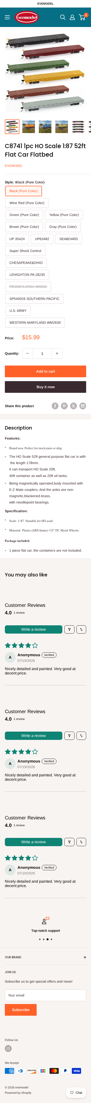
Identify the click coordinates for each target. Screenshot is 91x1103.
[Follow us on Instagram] (8, 1048)
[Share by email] (82, 406)
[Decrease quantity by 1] (27, 353)
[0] (82, 17)
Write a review (33, 629)
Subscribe (20, 1010)
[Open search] (63, 17)
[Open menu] (7, 17)
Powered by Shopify (18, 1092)
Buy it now (46, 387)
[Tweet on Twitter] (73, 406)
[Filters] (69, 629)
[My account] (72, 17)
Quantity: (12, 353)
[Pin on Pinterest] (64, 406)
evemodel (14, 166)
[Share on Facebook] (55, 406)
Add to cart (45, 371)
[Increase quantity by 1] (57, 353)
